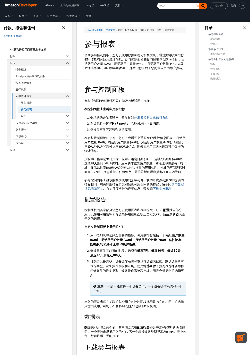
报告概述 (20, 69)
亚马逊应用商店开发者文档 (101, 30)
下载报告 (215, 73)
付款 (12, 56)
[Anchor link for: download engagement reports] (128, 346)
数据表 (214, 44)
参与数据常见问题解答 (221, 59)
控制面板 (215, 69)
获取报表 (26, 102)
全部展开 (17, 36)
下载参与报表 (162, 189)
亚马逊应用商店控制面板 (30, 76)
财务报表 (21, 129)
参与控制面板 (216, 34)
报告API (20, 142)
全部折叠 (8, 36)
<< (28, 49)
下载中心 (21, 136)
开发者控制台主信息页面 (151, 117)
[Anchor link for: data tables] (103, 316)
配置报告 (215, 39)
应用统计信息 (23, 96)
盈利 (23, 116)
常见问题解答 (23, 82)
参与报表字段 (218, 54)
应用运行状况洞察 (27, 123)
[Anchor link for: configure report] (109, 199)
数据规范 (215, 78)
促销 (12, 150)
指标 (212, 64)
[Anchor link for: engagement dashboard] (128, 88)
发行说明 (20, 89)
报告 (12, 62)
